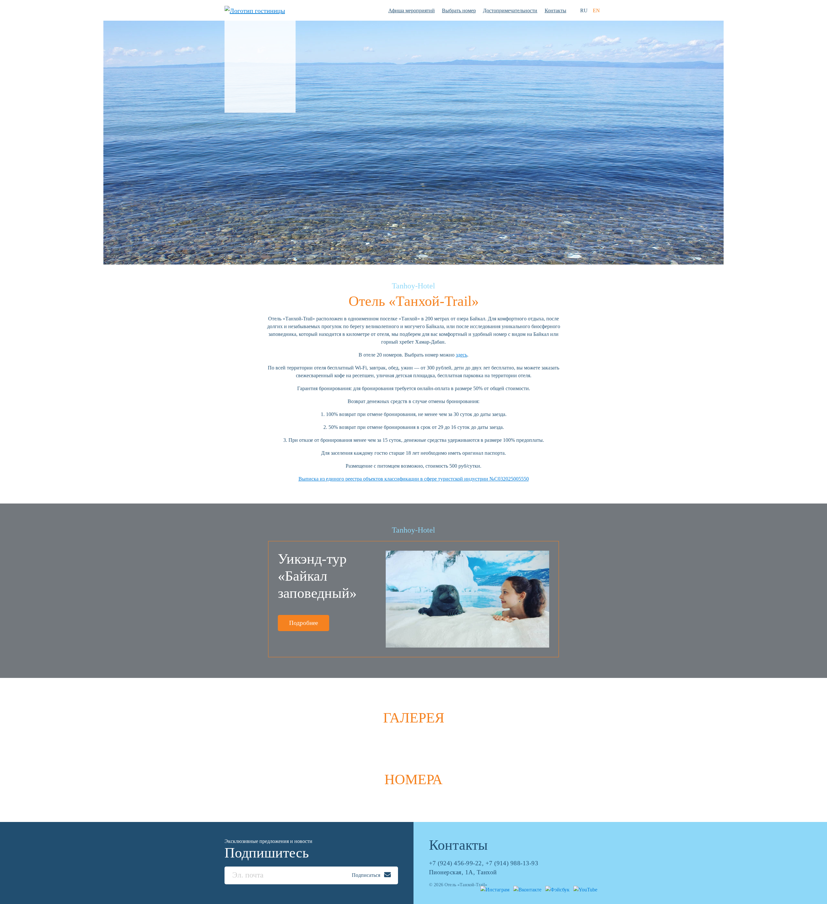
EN (596, 10)
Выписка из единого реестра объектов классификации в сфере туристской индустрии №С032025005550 (413, 479)
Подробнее (303, 622)
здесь (461, 355)
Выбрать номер (459, 10)
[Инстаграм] (493, 889)
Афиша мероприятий (411, 10)
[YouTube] (584, 889)
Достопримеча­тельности (510, 10)
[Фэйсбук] (556, 889)
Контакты (555, 10)
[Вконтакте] (526, 889)
